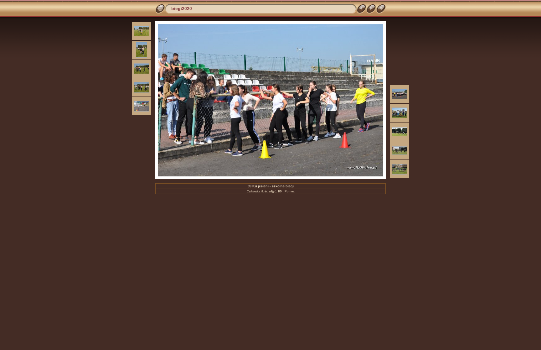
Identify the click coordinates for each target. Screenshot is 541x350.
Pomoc (290, 191)
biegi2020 (181, 8)
